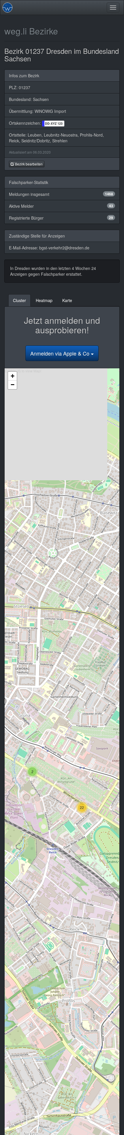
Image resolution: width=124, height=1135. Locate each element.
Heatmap (44, 300)
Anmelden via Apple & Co (60, 353)
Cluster (19, 300)
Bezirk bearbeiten (28, 163)
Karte (67, 300)
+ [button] (12, 376)
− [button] (12, 384)
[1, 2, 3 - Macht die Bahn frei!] (7, 7)
